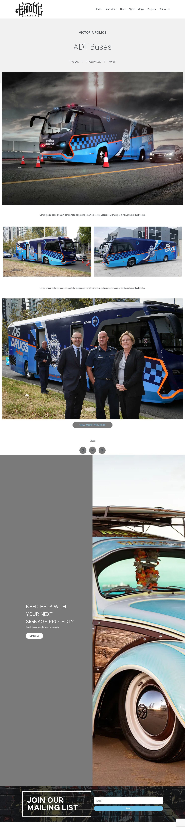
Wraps (141, 9)
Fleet (122, 9)
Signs (131, 9)
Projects (152, 9)
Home (99, 9)
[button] (82, 450)
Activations (111, 9)
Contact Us (165, 9)
